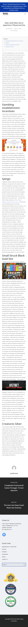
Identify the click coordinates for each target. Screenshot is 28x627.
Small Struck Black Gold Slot (12, 44)
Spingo (7, 43)
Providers (4, 551)
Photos (3, 556)
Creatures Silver (9, 46)
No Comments (14, 30)
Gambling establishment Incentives (14, 41)
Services (4, 549)
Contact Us (4, 559)
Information (5, 554)
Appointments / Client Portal (9, 546)
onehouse (10, 28)
